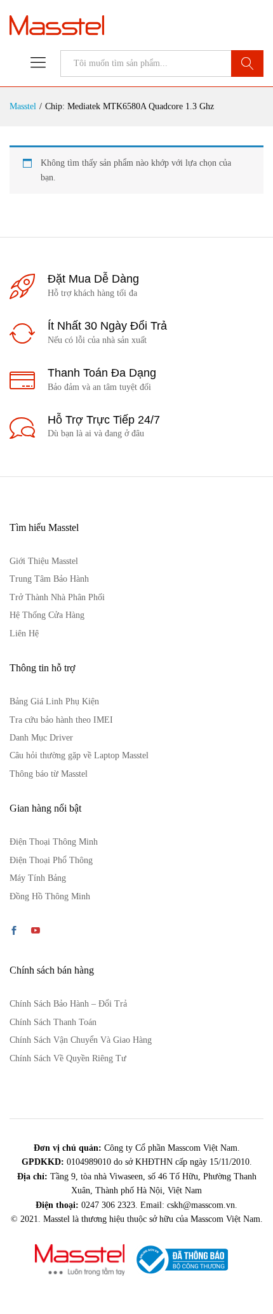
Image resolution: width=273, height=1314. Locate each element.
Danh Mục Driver (41, 737)
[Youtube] (35, 932)
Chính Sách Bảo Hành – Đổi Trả (68, 1004)
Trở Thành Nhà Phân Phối (57, 597)
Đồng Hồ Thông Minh (50, 896)
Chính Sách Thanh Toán (53, 1022)
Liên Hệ (24, 633)
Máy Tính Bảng (38, 878)
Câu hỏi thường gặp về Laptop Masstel (79, 755)
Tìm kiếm (247, 63)
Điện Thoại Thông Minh (54, 842)
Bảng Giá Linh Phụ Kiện (54, 701)
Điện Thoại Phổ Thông (51, 860)
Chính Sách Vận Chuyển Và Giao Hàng (81, 1040)
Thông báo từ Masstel (49, 774)
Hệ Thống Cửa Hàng (47, 615)
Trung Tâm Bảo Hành (49, 579)
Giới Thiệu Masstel (44, 561)
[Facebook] (14, 932)
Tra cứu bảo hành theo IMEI (61, 720)
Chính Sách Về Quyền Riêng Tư (68, 1058)
